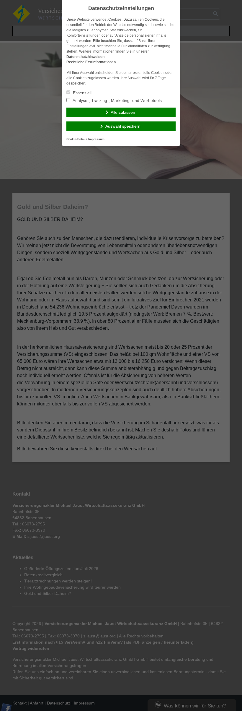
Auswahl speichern (122, 126)
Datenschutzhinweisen (85, 57)
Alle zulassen (123, 112)
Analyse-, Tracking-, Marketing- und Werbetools (117, 100)
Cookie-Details (76, 139)
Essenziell (81, 92)
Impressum (96, 139)
